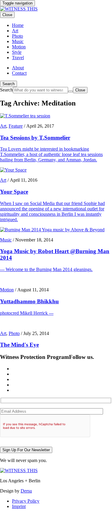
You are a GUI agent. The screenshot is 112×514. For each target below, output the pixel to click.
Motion (7, 289)
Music (6, 239)
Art (3, 125)
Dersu (26, 490)
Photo (14, 333)
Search (8, 84)
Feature (16, 125)
